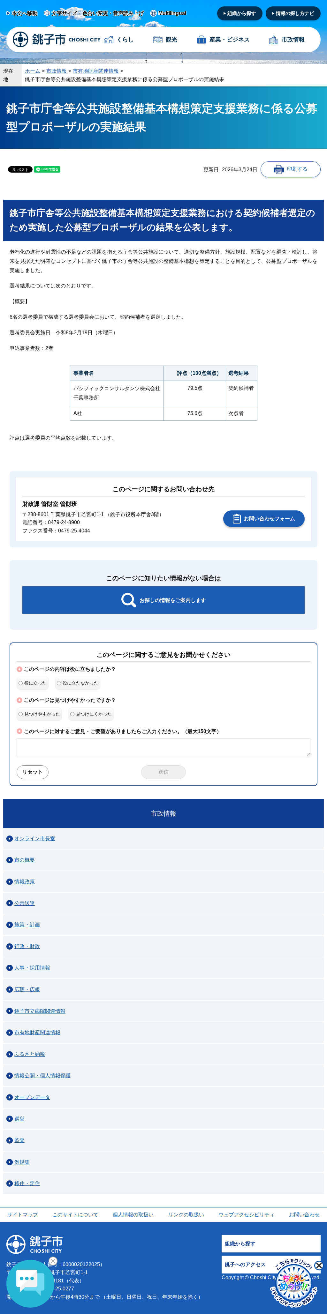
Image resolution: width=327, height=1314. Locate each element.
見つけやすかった (42, 713)
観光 (171, 39)
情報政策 (24, 881)
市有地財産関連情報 (96, 71)
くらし (125, 39)
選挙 (19, 1119)
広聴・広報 (27, 989)
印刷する (297, 169)
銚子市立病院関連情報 (39, 1011)
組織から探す (241, 13)
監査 (19, 1140)
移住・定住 (27, 1183)
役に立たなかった (80, 683)
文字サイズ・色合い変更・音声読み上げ (98, 13)
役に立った (35, 683)
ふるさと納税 (29, 1054)
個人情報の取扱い (133, 1214)
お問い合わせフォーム (269, 518)
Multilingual (172, 13)
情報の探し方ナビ (295, 13)
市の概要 (24, 860)
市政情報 (293, 39)
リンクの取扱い (186, 1214)
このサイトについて (75, 1214)
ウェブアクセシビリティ (246, 1214)
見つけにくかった (94, 713)
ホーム (32, 71)
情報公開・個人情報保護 (42, 1075)
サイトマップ (22, 1214)
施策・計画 (27, 924)
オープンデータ (32, 1097)
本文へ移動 (24, 13)
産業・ (229, 39)
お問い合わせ (304, 1214)
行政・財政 (27, 946)
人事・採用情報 (32, 967)
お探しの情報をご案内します (173, 600)
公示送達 (24, 903)
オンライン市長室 (34, 838)
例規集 (22, 1162)
